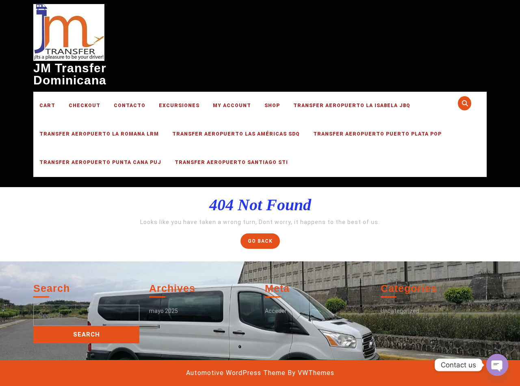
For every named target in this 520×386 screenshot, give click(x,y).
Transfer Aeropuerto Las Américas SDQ (236, 134)
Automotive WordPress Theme (236, 373)
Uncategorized (400, 311)
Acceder (276, 311)
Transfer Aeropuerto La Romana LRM (99, 134)
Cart (47, 105)
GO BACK (264, 243)
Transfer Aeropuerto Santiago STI (231, 162)
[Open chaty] (497, 365)
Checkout (84, 105)
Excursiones (179, 105)
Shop (272, 105)
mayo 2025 (163, 311)
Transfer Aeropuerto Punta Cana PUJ (100, 162)
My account (232, 105)
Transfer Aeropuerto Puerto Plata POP (377, 134)
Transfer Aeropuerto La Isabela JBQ (351, 105)
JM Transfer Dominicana (69, 74)
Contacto (129, 105)
